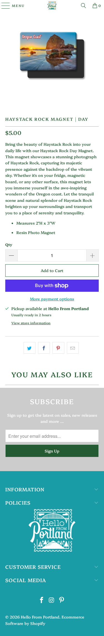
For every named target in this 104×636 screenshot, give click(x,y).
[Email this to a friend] (73, 348)
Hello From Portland (40, 617)
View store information (30, 323)
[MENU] (3, 5)
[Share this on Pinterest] (58, 348)
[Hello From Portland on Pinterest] (61, 600)
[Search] (83, 5)
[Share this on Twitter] (29, 348)
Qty (8, 244)
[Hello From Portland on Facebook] (42, 600)
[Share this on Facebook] (44, 348)
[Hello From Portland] (52, 5)
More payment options (52, 298)
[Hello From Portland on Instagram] (52, 600)
